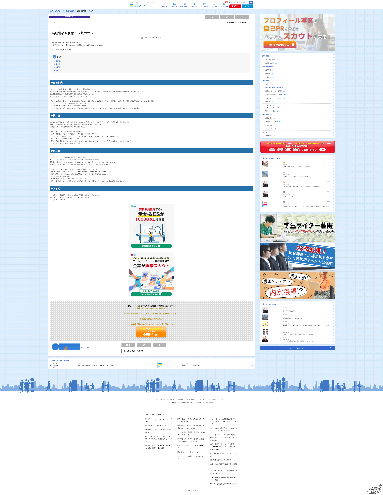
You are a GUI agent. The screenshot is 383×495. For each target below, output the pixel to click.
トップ (50, 11)
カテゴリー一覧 (59, 11)
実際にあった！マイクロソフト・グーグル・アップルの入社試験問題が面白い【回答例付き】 (306, 206)
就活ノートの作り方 (288, 196)
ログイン (247, 6)
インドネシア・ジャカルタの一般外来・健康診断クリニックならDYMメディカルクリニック (223, 437)
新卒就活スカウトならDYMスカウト (157, 425)
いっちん (86, 347)
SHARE (159, 345)
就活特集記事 (70, 11)
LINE (128, 345)
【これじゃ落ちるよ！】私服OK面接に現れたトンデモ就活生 (298, 334)
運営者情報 (173, 402)
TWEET (144, 345)
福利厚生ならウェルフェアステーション (223, 460)
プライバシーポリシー (186, 402)
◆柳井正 (57, 64)
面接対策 (285, 164)
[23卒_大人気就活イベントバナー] (297, 256)
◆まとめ (57, 70)
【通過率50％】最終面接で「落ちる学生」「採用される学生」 (298, 166)
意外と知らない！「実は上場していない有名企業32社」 (297, 176)
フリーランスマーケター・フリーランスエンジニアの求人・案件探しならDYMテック (158, 438)
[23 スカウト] (297, 32)
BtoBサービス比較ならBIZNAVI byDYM (223, 484)
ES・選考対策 (212, 399)
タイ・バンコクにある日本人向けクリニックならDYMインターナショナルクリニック (223, 421)
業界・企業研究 (191, 399)
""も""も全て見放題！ (151, 331)
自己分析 (202, 399)
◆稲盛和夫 (58, 61)
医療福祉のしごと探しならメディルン (190, 452)
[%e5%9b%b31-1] (297, 285)
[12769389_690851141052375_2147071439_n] (297, 228)
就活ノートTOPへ (160, 399)
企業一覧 (172, 399)
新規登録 (235, 6)
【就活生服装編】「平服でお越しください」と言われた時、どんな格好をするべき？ (304, 186)
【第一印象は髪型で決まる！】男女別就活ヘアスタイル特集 (298, 341)
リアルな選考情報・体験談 (289, 194)
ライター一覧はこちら (297, 348)
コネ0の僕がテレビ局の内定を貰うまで (292, 318)
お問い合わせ (209, 402)
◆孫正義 (57, 67)
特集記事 (180, 399)
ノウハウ (222, 399)
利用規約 (199, 402)
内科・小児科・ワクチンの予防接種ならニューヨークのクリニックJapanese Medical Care (223, 446)
